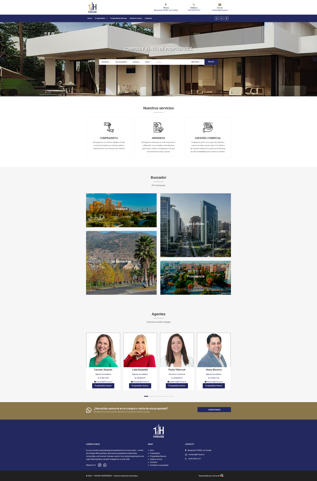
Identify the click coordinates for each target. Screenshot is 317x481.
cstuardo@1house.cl (104, 382)
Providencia (195, 276)
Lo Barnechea (121, 261)
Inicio (90, 18)
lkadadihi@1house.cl (141, 382)
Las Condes (195, 224)
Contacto (148, 18)
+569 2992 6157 (194, 459)
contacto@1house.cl (196, 454)
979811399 (104, 378)
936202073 (140, 378)
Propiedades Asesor (103, 386)
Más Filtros (195, 62)
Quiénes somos (136, 18)
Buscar (211, 62)
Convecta (216, 476)
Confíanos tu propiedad (159, 465)
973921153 (214, 378)
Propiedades (100, 18)
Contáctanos (214, 410)
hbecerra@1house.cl (215, 382)
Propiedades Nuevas (118, 18)
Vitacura (121, 209)
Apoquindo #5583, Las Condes (199, 450)
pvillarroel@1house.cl (178, 382)
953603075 (177, 378)
